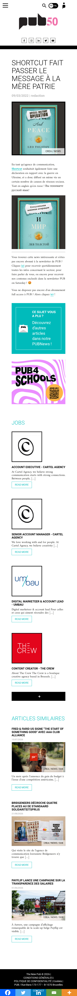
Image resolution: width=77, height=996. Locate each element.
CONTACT (38, 990)
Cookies (57, 981)
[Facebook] (24, 40)
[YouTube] (52, 40)
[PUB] (38, 23)
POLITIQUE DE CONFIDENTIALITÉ (33, 981)
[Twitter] (45, 40)
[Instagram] (31, 40)
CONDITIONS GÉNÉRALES (38, 977)
